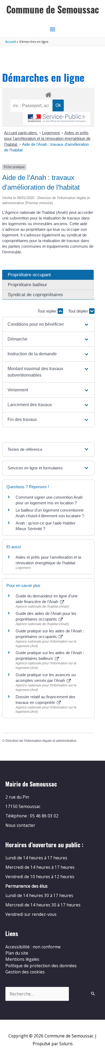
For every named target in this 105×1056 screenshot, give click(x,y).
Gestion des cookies (25, 972)
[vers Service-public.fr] (56, 118)
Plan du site (16, 953)
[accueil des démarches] (48, 94)
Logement (51, 132)
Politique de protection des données (41, 966)
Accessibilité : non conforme (33, 947)
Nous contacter (20, 825)
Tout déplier (78, 311)
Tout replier (47, 311)
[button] (48, 324)
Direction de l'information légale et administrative (40, 741)
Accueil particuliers (21, 132)
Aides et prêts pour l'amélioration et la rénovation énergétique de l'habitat (47, 138)
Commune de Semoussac (52, 9)
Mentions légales (22, 959)
